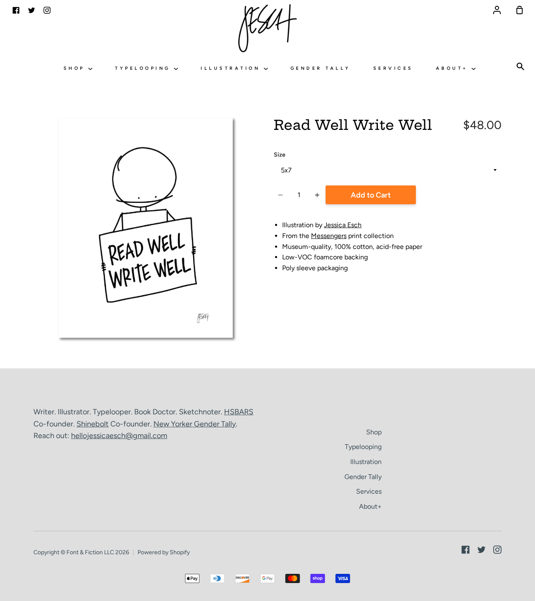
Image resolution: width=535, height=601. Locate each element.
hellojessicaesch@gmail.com (119, 435)
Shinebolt (92, 424)
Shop (76, 68)
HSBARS (238, 411)
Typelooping (144, 68)
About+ (454, 68)
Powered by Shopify (164, 552)
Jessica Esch (343, 225)
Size (279, 154)
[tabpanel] (147, 229)
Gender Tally (320, 68)
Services (393, 68)
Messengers (328, 236)
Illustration (232, 68)
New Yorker (173, 424)
